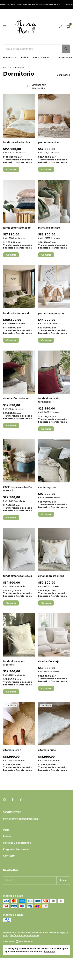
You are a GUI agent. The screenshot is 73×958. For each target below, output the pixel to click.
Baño (24, 57)
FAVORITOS (9, 57)
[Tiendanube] (18, 942)
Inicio (6, 67)
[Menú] (5, 27)
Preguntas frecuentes (16, 849)
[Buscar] (66, 49)
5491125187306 (12, 812)
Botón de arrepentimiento (24, 935)
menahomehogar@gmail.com (21, 818)
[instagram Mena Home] (4, 799)
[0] (68, 26)
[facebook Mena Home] (12, 799)
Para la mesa (41, 57)
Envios (7, 836)
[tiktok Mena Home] (20, 799)
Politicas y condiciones (17, 842)
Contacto (9, 855)
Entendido (49, 951)
